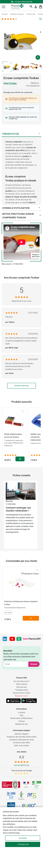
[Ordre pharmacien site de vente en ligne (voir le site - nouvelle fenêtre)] (36, 784)
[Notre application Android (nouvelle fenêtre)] (29, 700)
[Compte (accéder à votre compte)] (36, 7)
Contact (21, 721)
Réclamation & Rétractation (21, 718)
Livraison (21, 712)
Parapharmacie (21, 690)
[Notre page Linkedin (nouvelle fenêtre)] (4, 638)
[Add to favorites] (23, 411)
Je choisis (23, 838)
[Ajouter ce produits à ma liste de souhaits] (40, 19)
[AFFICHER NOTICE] (39, 216)
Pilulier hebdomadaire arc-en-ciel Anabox (13, 435)
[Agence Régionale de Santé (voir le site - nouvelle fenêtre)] (31, 795)
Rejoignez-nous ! (21, 696)
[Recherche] (31, 7)
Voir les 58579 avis (21, 765)
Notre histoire (21, 684)
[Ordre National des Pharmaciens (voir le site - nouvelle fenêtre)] (21, 795)
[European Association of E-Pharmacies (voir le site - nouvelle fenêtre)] (29, 806)
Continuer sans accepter (11, 811)
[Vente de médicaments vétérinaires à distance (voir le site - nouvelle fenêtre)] (11, 795)
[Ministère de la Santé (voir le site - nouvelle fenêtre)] (26, 784)
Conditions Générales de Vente (21, 740)
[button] (3, 7)
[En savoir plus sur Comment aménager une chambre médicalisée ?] (21, 491)
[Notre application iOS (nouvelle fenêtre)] (13, 700)
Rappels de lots (21, 724)
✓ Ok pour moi (23, 844)
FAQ (21, 715)
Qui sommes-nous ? (22, 681)
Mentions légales (21, 734)
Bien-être (9, 501)
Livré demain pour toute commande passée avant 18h (21, 108)
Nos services (21, 687)
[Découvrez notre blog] (32, 638)
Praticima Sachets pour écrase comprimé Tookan (20, 603)
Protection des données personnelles (21, 737)
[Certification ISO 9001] (11, 784)
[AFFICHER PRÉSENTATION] (39, 134)
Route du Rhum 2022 (21, 693)
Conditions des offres (21, 742)
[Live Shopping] (19, 639)
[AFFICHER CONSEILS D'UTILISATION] (39, 208)
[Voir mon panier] (40, 7)
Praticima (10, 83)
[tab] (5, 61)
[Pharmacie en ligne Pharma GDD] (17, 7)
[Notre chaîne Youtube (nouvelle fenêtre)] (12, 639)
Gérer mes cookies (21, 745)
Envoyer (34, 664)
